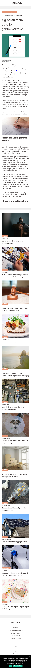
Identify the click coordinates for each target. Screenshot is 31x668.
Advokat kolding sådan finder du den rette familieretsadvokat (15, 309)
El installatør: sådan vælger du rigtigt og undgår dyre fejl (15, 509)
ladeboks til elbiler (6, 568)
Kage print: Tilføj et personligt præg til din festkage (15, 608)
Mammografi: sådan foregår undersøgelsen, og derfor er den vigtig (15, 374)
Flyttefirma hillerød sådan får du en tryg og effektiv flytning (14, 475)
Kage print (4, 602)
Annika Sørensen (17, 15)
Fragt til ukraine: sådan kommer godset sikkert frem (13, 408)
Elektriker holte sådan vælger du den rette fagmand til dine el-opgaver (15, 276)
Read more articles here (15, 201)
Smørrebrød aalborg (9, 342)
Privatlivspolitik (18, 665)
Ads (16, 651)
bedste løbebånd (22, 71)
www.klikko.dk (17, 638)
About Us (15, 654)
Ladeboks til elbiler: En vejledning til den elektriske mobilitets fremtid (15, 574)
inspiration (4, 236)
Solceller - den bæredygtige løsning (14, 542)
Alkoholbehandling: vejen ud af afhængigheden (12, 242)
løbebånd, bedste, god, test (9, 12)
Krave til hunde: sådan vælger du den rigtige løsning (15, 442)
